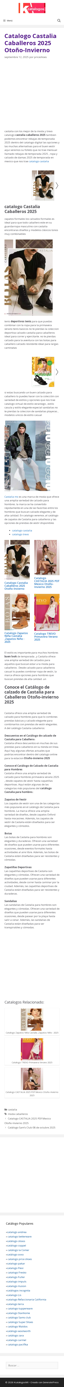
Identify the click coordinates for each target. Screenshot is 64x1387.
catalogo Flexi (15, 1268)
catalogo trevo (20, 534)
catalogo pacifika (17, 1344)
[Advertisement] (32, 96)
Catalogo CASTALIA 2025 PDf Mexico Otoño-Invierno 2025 (46, 582)
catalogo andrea (16, 1232)
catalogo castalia (39, 161)
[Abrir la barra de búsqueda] (59, 20)
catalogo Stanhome (18, 1313)
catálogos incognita (18, 1290)
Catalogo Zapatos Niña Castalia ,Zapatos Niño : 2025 (16, 637)
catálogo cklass (16, 1241)
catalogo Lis (14, 1295)
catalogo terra (15, 1304)
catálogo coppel (16, 1245)
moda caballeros (18, 1114)
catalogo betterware (19, 1236)
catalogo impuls (16, 1281)
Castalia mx (11, 496)
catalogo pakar (16, 1263)
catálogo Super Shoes (20, 1322)
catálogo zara (16, 1335)
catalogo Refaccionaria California (26, 1299)
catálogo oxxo (15, 1254)
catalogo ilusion (16, 1286)
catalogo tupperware (20, 1308)
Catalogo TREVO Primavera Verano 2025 (46, 636)
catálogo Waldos (18, 1326)
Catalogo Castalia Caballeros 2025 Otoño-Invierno (16, 585)
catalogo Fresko (17, 1272)
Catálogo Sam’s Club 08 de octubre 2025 (32, 1127)
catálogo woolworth (19, 1331)
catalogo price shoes (19, 1259)
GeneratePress (51, 1382)
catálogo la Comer (19, 1250)
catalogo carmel (17, 1340)
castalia (12, 1109)
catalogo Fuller (16, 1277)
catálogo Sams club (19, 1317)
